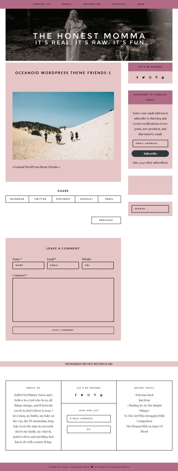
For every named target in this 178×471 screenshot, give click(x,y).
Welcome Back (144, 395)
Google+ (86, 199)
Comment (20, 275)
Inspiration (92, 4)
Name (17, 259)
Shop (141, 4)
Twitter (40, 199)
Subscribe (150, 153)
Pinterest (63, 199)
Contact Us (41, 4)
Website (86, 259)
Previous (106, 220)
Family (67, 4)
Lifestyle (119, 4)
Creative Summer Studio (114, 467)
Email (109, 199)
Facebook (17, 199)
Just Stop (144, 400)
